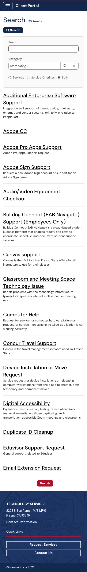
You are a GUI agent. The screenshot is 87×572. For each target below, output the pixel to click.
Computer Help (21, 314)
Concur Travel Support (29, 343)
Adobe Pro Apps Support (32, 147)
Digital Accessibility (26, 403)
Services (18, 77)
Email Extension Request (32, 467)
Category (15, 59)
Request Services (43, 545)
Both (65, 77)
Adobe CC (15, 131)
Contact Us (43, 553)
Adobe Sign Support (26, 167)
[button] (64, 65)
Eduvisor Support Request (34, 447)
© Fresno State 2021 (20, 567)
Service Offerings (43, 77)
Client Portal (27, 5)
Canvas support (21, 254)
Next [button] (43, 483)
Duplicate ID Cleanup (28, 432)
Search (13, 42)
